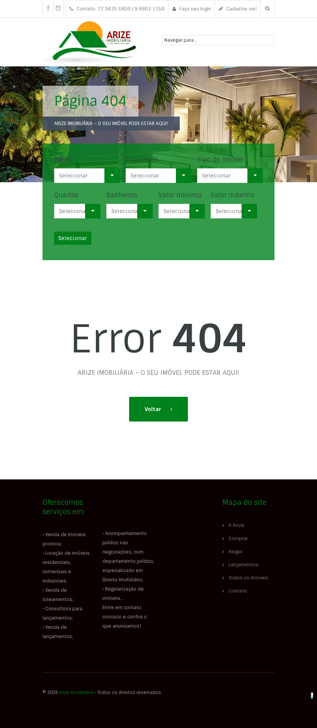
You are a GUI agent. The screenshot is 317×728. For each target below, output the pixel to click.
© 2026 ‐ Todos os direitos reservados (102, 692)
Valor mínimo (179, 195)
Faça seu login (194, 9)
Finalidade (142, 160)
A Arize (236, 525)
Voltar (154, 409)
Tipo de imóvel (220, 160)
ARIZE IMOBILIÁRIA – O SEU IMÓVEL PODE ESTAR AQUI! (111, 123)
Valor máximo (232, 195)
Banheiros (121, 195)
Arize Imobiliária (76, 692)
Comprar (238, 538)
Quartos (66, 195)
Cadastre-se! (241, 9)
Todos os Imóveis (248, 578)
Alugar (235, 552)
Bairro (63, 160)
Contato (237, 591)
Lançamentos (243, 565)
